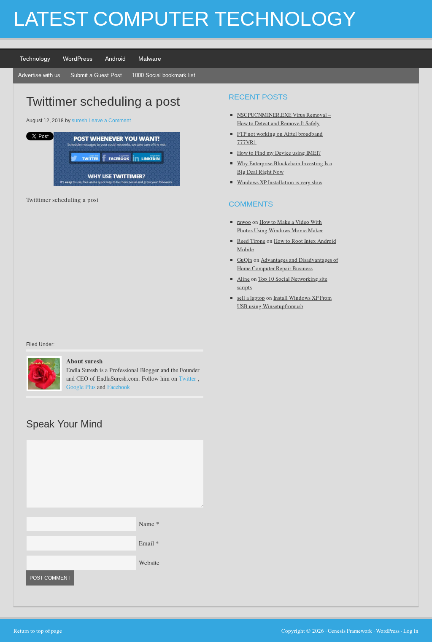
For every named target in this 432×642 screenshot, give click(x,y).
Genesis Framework (350, 630)
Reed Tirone (251, 240)
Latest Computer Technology (185, 19)
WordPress (77, 58)
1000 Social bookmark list (163, 75)
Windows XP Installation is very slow (279, 182)
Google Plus (80, 387)
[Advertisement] (97, 272)
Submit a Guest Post (96, 75)
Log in (410, 630)
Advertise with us (39, 75)
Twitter (187, 378)
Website (149, 562)
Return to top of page (38, 630)
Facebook (118, 387)
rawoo (244, 222)
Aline (243, 278)
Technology (35, 58)
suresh (79, 121)
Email (146, 543)
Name (146, 523)
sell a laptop (251, 297)
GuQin (244, 259)
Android (115, 58)
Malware (149, 58)
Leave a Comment (110, 121)
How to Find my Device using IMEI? (279, 152)
